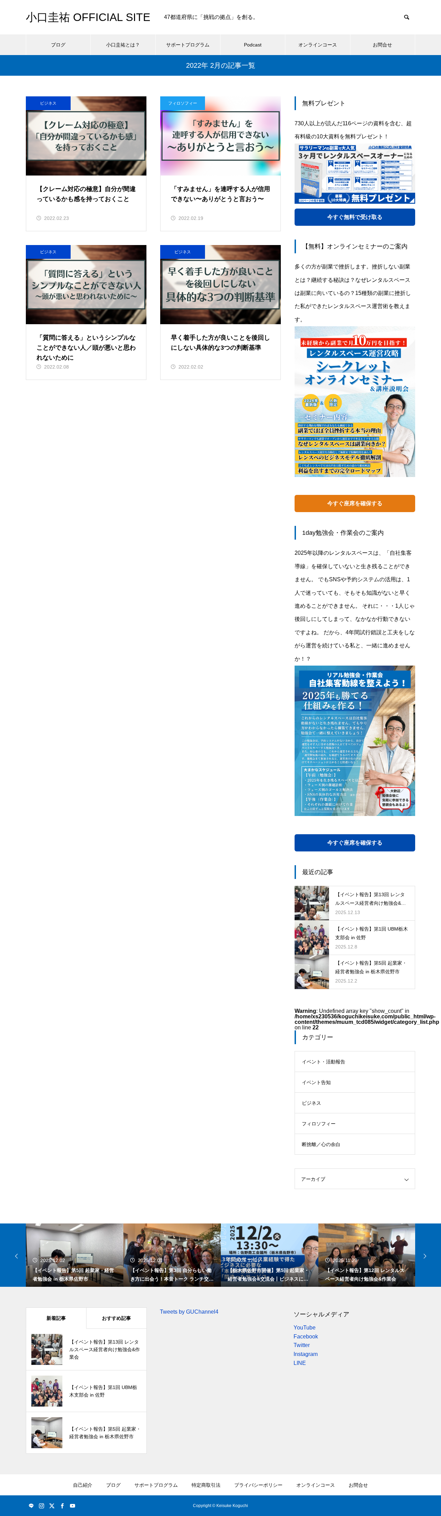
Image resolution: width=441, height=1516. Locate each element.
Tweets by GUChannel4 (189, 1312)
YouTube (305, 1328)
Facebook (306, 1336)
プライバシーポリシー (258, 1485)
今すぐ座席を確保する (354, 503)
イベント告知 (316, 1082)
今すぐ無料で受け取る (354, 217)
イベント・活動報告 (323, 1061)
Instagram (306, 1354)
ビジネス (48, 103)
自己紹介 (82, 1485)
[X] (51, 1505)
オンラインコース (317, 44)
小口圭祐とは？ (123, 44)
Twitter (302, 1345)
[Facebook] (62, 1505)
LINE (300, 1363)
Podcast (252, 44)
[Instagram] (41, 1505)
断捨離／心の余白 (321, 1144)
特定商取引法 (206, 1485)
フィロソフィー (182, 103)
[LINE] (31, 1505)
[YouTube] (72, 1505)
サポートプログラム (187, 44)
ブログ (58, 44)
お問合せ (382, 44)
